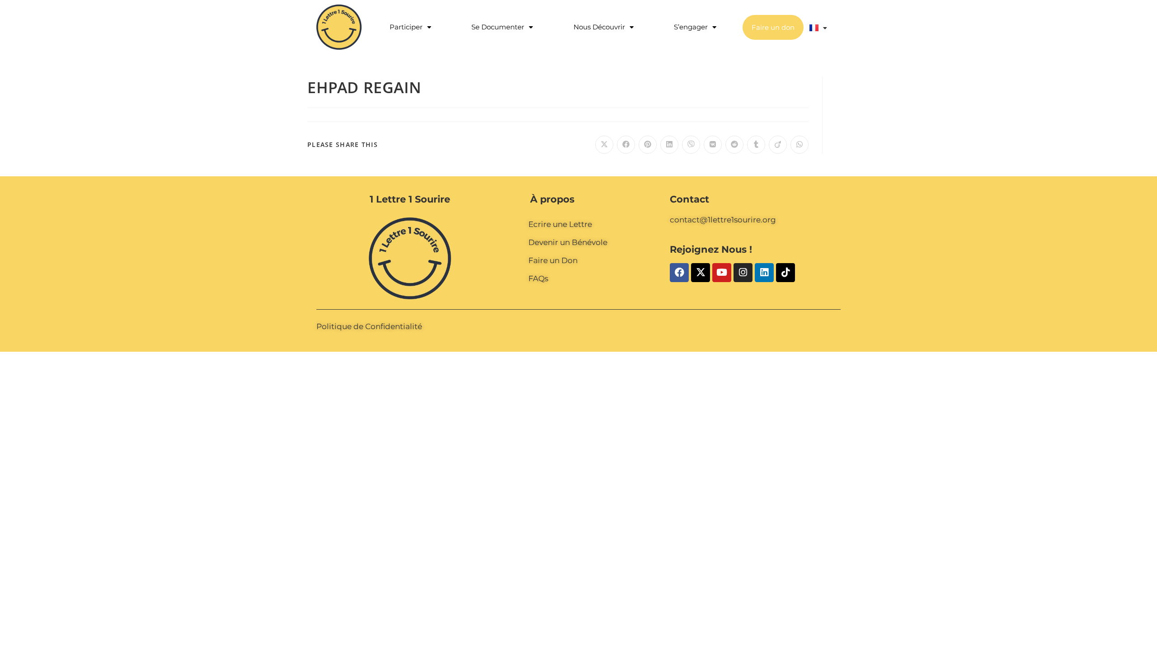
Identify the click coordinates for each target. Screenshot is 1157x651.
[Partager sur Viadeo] (778, 145)
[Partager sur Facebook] (626, 145)
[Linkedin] (764, 272)
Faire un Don (553, 260)
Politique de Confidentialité (369, 326)
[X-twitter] (700, 272)
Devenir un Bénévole (567, 242)
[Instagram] (743, 272)
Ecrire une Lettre (560, 224)
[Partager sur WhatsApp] (799, 145)
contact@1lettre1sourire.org (723, 219)
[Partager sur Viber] (691, 145)
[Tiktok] (785, 272)
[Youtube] (721, 272)
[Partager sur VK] (713, 145)
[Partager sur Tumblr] (756, 145)
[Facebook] (679, 272)
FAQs (538, 278)
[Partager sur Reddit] (734, 145)
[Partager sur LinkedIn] (669, 145)
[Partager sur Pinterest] (648, 145)
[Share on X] (604, 145)
